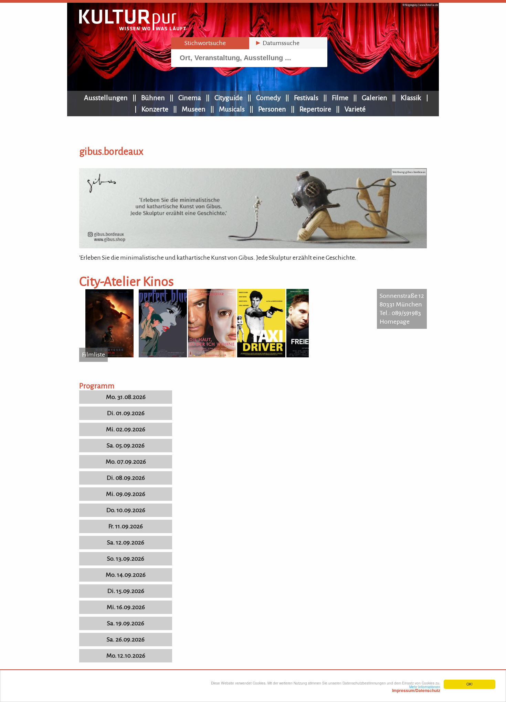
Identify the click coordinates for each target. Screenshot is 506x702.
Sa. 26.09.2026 (126, 639)
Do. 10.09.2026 (125, 510)
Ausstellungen (106, 97)
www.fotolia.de (428, 5)
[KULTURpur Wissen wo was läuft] (132, 28)
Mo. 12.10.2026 (125, 655)
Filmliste (93, 354)
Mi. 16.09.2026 (126, 607)
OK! (469, 684)
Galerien (374, 97)
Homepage (395, 321)
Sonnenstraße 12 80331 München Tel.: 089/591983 (402, 304)
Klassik (411, 97)
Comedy (268, 97)
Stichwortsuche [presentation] (201, 43)
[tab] (210, 43)
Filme (340, 97)
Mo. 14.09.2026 (126, 574)
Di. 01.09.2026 (126, 413)
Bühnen (153, 97)
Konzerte (154, 109)
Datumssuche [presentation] (277, 43)
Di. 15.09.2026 (125, 590)
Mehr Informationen (416, 688)
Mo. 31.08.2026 (126, 396)
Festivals (306, 97)
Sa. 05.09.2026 (126, 445)
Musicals (232, 109)
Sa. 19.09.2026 (125, 623)
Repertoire (315, 109)
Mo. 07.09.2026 (126, 461)
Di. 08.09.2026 (126, 477)
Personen (272, 109)
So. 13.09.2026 (125, 558)
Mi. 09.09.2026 (125, 493)
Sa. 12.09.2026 (125, 542)
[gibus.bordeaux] (253, 246)
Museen (193, 109)
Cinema (189, 97)
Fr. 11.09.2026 (125, 526)
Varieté (355, 109)
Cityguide (228, 97)
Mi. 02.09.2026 (125, 429)
